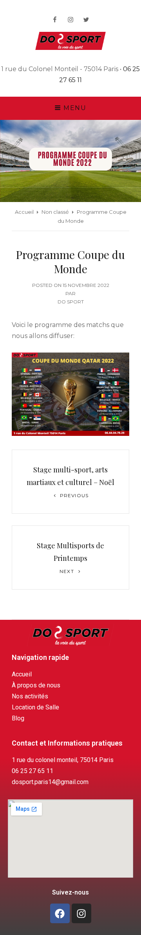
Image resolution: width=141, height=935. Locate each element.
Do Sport (71, 302)
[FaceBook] (55, 20)
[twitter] (86, 20)
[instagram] (70, 20)
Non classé (55, 212)
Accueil (24, 212)
